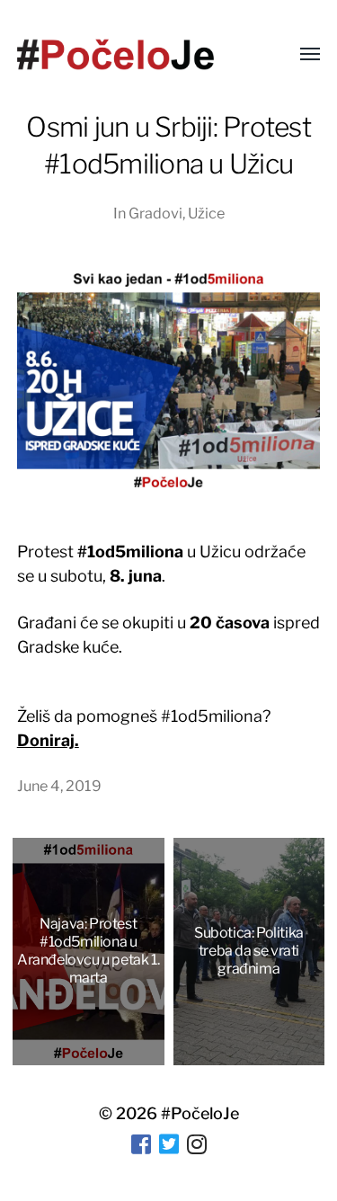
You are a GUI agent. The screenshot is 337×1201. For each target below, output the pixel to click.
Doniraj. (48, 740)
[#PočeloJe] (116, 54)
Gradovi (155, 213)
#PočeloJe (200, 1113)
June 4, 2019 (59, 786)
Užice (206, 213)
